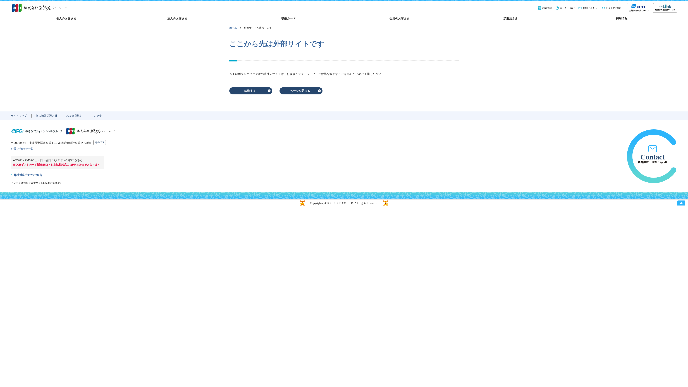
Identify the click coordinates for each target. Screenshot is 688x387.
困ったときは (567, 8)
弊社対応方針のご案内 (28, 174)
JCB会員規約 (74, 115)
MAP (101, 142)
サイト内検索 (613, 8)
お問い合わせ (590, 8)
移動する (250, 90)
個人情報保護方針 (46, 115)
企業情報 (547, 8)
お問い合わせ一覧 (22, 148)
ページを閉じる (300, 90)
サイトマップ (19, 115)
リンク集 (96, 115)
